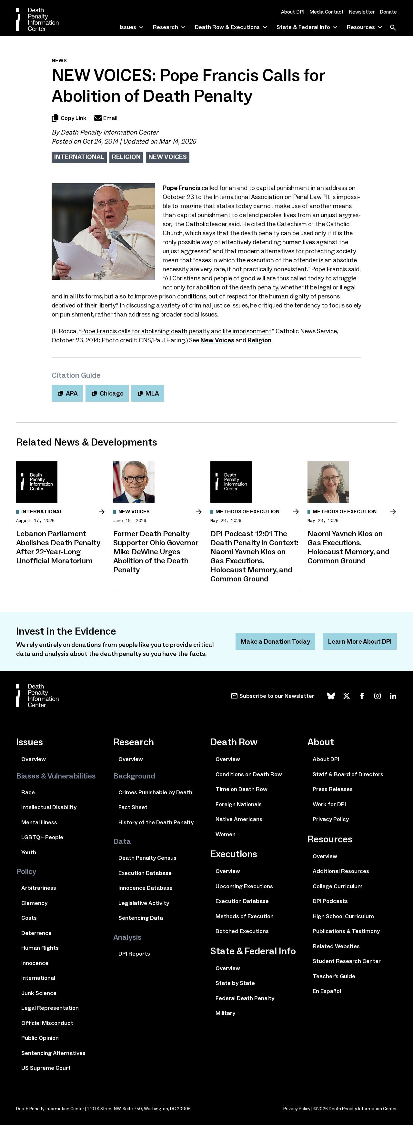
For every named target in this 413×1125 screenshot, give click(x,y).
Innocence (34, 963)
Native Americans (239, 819)
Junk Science (38, 993)
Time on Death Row (241, 789)
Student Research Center (347, 961)
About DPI (292, 12)
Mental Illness (39, 822)
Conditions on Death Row (249, 774)
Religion (126, 157)
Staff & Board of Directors (348, 774)
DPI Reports (134, 953)
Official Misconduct (47, 1023)
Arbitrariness (38, 887)
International (79, 157)
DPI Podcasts (330, 901)
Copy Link (73, 118)
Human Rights (40, 947)
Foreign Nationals (239, 804)
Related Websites (336, 946)
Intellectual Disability (48, 807)
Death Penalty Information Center (109, 132)
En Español (327, 991)
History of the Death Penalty (156, 822)
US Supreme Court (46, 1067)
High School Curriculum (343, 916)
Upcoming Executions (244, 886)
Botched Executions (242, 931)
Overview (33, 759)
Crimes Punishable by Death (155, 792)
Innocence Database (145, 887)
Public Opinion (40, 1037)
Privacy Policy (331, 819)
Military (225, 1013)
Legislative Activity (143, 903)
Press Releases (333, 789)
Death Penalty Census (147, 857)
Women (226, 834)
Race (28, 792)
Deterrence (36, 933)
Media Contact (326, 12)
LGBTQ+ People (42, 837)
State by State (235, 983)
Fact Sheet (132, 807)
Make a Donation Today (275, 641)
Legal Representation (50, 1007)
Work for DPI (329, 804)
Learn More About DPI (360, 641)
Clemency (34, 903)
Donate (388, 12)
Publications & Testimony (346, 931)
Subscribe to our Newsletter (276, 695)
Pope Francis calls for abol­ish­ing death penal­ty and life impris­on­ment (176, 331)
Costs (29, 917)
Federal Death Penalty (245, 998)
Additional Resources (341, 871)
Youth (28, 852)
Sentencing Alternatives (53, 1053)
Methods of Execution (245, 916)
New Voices (167, 157)
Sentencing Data (140, 917)
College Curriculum (338, 886)
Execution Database (145, 873)
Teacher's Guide (334, 976)
